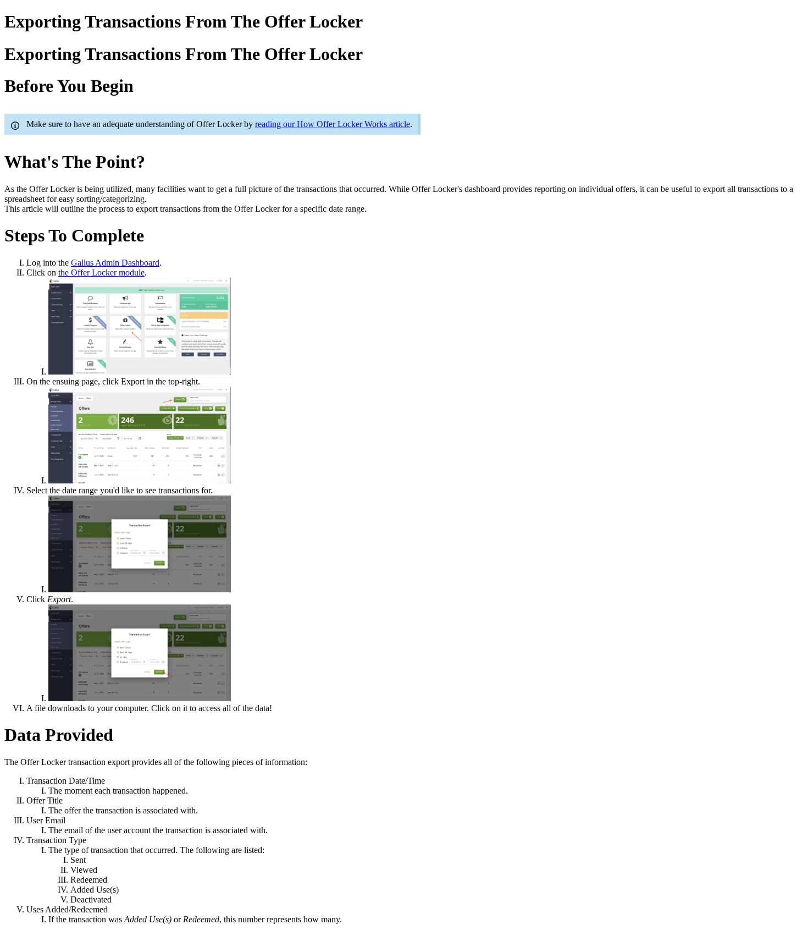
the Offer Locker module (101, 272)
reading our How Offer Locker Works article (332, 124)
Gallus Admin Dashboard (115, 262)
